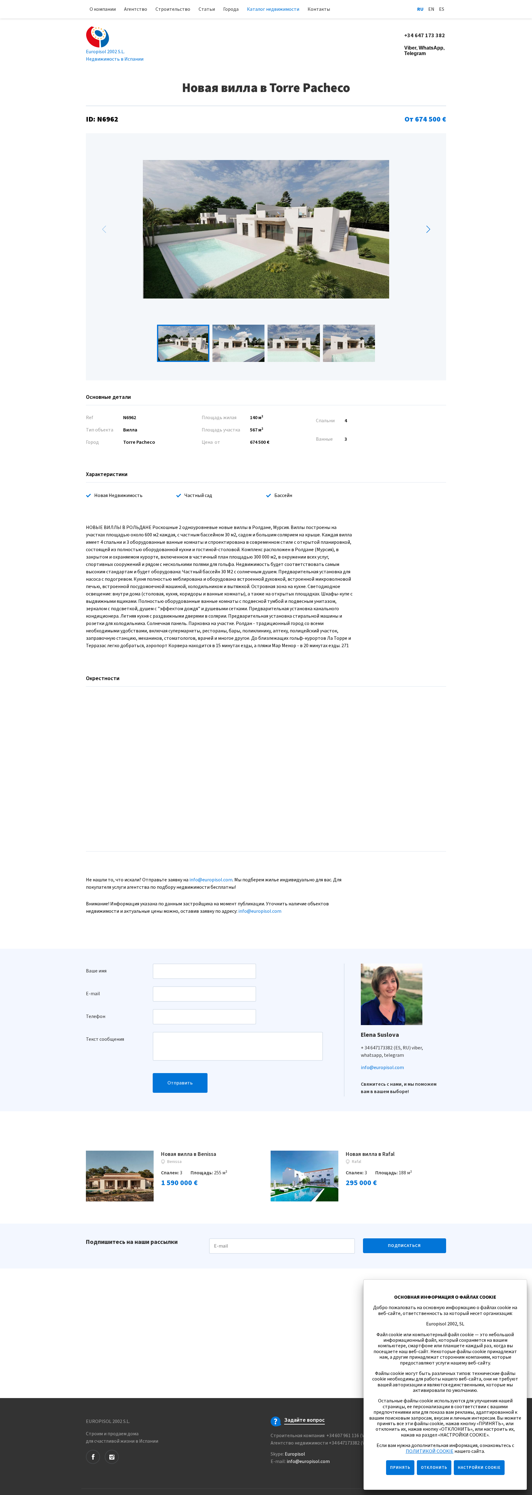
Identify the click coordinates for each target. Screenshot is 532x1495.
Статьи (207, 9)
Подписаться (404, 1246)
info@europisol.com (210, 879)
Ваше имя (96, 971)
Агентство (135, 9)
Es (441, 9)
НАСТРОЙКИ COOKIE (479, 1467)
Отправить (180, 1083)
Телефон (95, 1016)
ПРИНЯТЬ (400, 1467)
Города (231, 9)
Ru (420, 9)
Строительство (172, 9)
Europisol (295, 1454)
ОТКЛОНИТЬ (434, 1467)
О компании (103, 9)
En (431, 9)
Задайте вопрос (304, 1420)
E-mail (93, 993)
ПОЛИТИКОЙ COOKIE (429, 1451)
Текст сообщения (105, 1039)
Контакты (319, 9)
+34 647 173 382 (425, 35)
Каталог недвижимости (273, 9)
